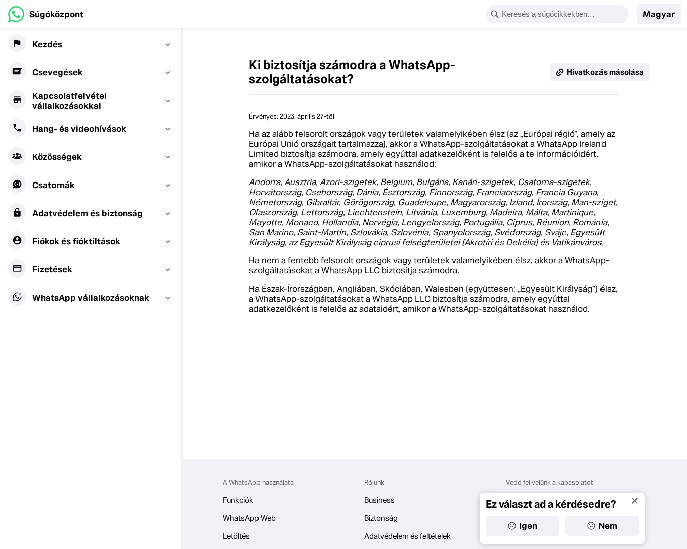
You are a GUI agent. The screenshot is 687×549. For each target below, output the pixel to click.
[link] (45, 14)
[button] (659, 14)
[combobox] (564, 14)
